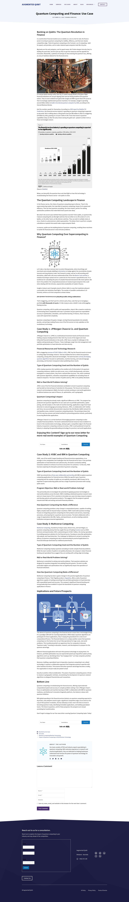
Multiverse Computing (43, 528)
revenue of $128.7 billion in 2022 (57, 352)
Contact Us (27, 878)
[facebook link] (104, 853)
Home (51, 4)
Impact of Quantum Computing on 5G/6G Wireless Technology (55, 737)
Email (25, 859)
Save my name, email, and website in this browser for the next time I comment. (62, 803)
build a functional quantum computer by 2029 (65, 103)
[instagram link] (96, 853)
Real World (41, 732)
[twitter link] (100, 853)
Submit (26, 867)
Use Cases (67, 4)
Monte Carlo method (81, 275)
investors (78, 530)
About (75, 4)
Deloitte (44, 189)
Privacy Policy (92, 890)
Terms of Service (102, 890)
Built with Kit (65, 448)
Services (58, 4)
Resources (90, 4)
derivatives (62, 271)
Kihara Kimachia (71, 17)
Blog (82, 4)
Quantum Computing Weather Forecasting (50, 735)
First (24, 849)
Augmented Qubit (31, 4)
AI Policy (83, 890)
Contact (102, 4)
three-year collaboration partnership (63, 475)
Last (24, 855)
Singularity (68, 578)
